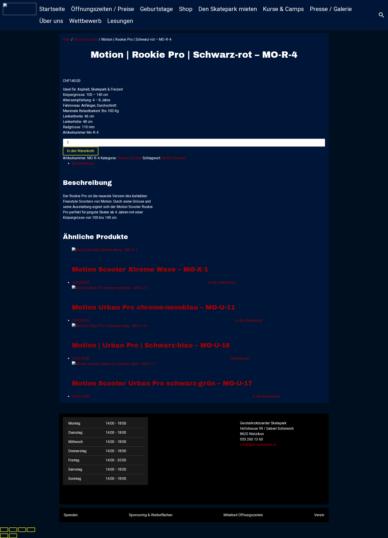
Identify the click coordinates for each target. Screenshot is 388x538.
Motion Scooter (86, 39)
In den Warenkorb (80, 151)
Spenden (71, 515)
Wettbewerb (85, 20)
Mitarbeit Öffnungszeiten (243, 515)
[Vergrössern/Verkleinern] (4, 529)
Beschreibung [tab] (82, 163)
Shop (185, 9)
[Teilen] (22, 529)
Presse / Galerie (331, 9)
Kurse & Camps (283, 9)
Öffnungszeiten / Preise (102, 9)
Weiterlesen (239, 358)
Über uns (51, 20)
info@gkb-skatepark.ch (258, 445)
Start (66, 39)
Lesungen (120, 20)
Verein (319, 515)
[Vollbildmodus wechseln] (13, 529)
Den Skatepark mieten (227, 9)
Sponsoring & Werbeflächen (150, 515)
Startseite (52, 9)
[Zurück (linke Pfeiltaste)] (4, 536)
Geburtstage (156, 9)
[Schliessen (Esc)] (31, 529)
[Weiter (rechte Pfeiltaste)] (13, 536)
